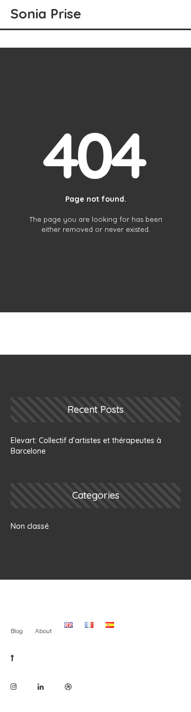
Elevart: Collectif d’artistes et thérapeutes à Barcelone (86, 446)
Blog (17, 631)
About (43, 631)
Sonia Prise (46, 13)
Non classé (30, 526)
